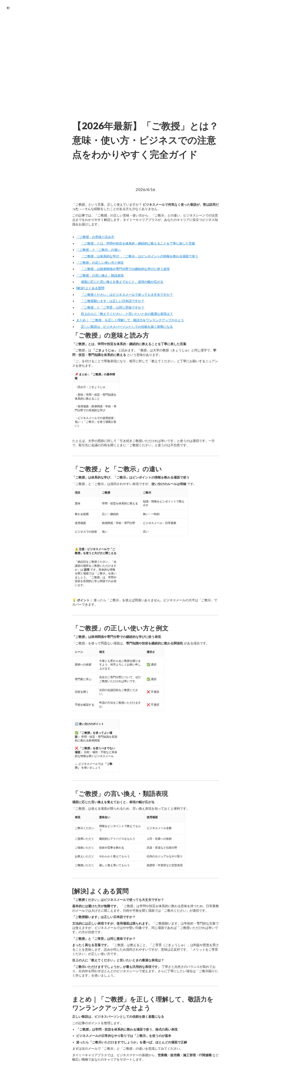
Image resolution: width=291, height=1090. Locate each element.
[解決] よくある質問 (90, 288)
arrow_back (8, 8)
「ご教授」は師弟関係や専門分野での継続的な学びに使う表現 (125, 269)
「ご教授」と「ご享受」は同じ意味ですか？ (112, 307)
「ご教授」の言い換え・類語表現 (100, 275)
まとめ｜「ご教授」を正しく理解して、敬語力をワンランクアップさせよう (130, 320)
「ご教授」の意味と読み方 (95, 237)
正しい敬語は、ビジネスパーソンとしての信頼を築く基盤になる (127, 326)
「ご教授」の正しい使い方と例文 (100, 262)
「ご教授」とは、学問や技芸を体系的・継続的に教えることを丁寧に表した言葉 (138, 243)
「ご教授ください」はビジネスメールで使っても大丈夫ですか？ (127, 294)
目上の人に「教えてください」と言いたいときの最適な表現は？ (127, 314)
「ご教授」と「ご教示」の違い (98, 249)
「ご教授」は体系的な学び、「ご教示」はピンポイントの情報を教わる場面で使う (139, 256)
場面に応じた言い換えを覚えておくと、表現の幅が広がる (122, 282)
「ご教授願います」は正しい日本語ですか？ (112, 301)
